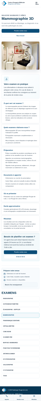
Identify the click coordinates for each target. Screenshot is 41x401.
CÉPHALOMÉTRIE (8, 326)
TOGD (5, 375)
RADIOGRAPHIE (8, 298)
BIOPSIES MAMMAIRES (10, 342)
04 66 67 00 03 (20, 257)
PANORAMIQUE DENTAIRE (11, 320)
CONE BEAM (7, 331)
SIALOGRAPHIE (8, 364)
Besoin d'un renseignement (13, 284)
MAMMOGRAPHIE (8, 315)
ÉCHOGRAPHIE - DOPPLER (11, 309)
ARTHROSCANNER (9, 353)
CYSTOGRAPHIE (8, 370)
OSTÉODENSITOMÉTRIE (10, 304)
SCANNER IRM (7, 337)
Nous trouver (20, 35)
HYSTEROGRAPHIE (9, 359)
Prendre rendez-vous (20, 31)
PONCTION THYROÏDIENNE (11, 348)
